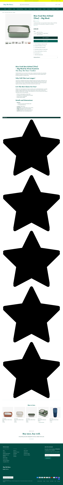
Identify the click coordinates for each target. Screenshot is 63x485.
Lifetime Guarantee (41, 422)
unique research (35, 0)
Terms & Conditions (6, 460)
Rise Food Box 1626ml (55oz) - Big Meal (10, 12)
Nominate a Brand (27, 453)
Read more (36, 25)
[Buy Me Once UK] (8, 5)
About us (14, 450)
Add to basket (46, 37)
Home (3, 12)
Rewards (57, 0)
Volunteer (14, 456)
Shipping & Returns (37, 57)
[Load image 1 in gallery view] (18, 27)
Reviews (5, 117)
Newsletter (15, 453)
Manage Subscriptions (6, 453)
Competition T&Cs (6, 461)
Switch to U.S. (53, 0)
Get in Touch (26, 450)
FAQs (4, 450)
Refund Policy (5, 457)
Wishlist (59, 0)
